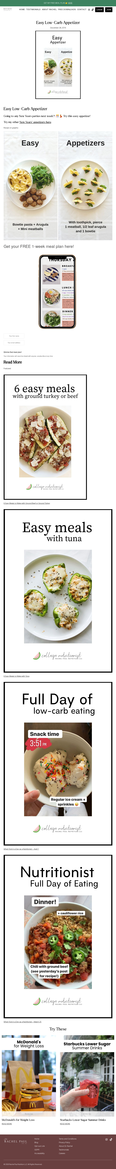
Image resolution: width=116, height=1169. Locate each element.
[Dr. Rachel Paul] (8, 9)
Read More (7, 1124)
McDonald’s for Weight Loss (18, 1120)
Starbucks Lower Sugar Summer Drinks (83, 1120)
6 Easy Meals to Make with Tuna (16, 676)
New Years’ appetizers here (35, 122)
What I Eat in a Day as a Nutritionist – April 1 (21, 849)
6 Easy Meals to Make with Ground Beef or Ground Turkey (27, 503)
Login (99, 10)
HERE (70, 3)
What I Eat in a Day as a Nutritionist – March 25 (22, 1022)
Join (108, 10)
